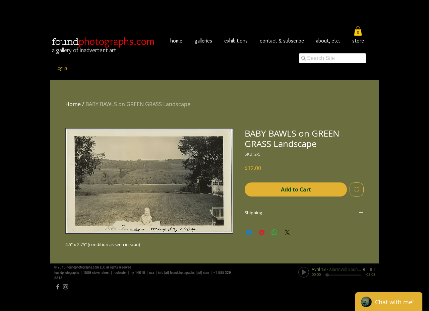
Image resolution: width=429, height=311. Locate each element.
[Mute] (364, 269)
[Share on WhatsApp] (274, 232)
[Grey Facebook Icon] (57, 286)
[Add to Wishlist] (357, 189)
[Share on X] (287, 232)
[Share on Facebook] (249, 232)
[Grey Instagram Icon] (65, 286)
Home (73, 104)
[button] (358, 31)
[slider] (372, 269)
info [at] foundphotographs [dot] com (183, 272)
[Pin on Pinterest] (262, 232)
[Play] (304, 272)
